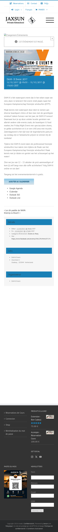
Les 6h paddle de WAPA (15, 210)
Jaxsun (45, 523)
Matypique (9, 526)
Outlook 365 (14, 194)
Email (33, 492)
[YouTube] (40, 457)
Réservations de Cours (15, 412)
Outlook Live (14, 198)
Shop (8, 425)
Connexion (10, 418)
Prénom (34, 483)
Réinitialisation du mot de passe (15, 432)
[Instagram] (32, 457)
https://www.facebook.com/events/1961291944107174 (30, 239)
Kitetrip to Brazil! (11, 213)
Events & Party (33, 234)
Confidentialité (29, 523)
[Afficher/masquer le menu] (50, 20)
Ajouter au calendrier (19, 181)
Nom (33, 472)
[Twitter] (36, 457)
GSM (33, 501)
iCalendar (13, 191)
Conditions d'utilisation (35, 529)
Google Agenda (16, 188)
